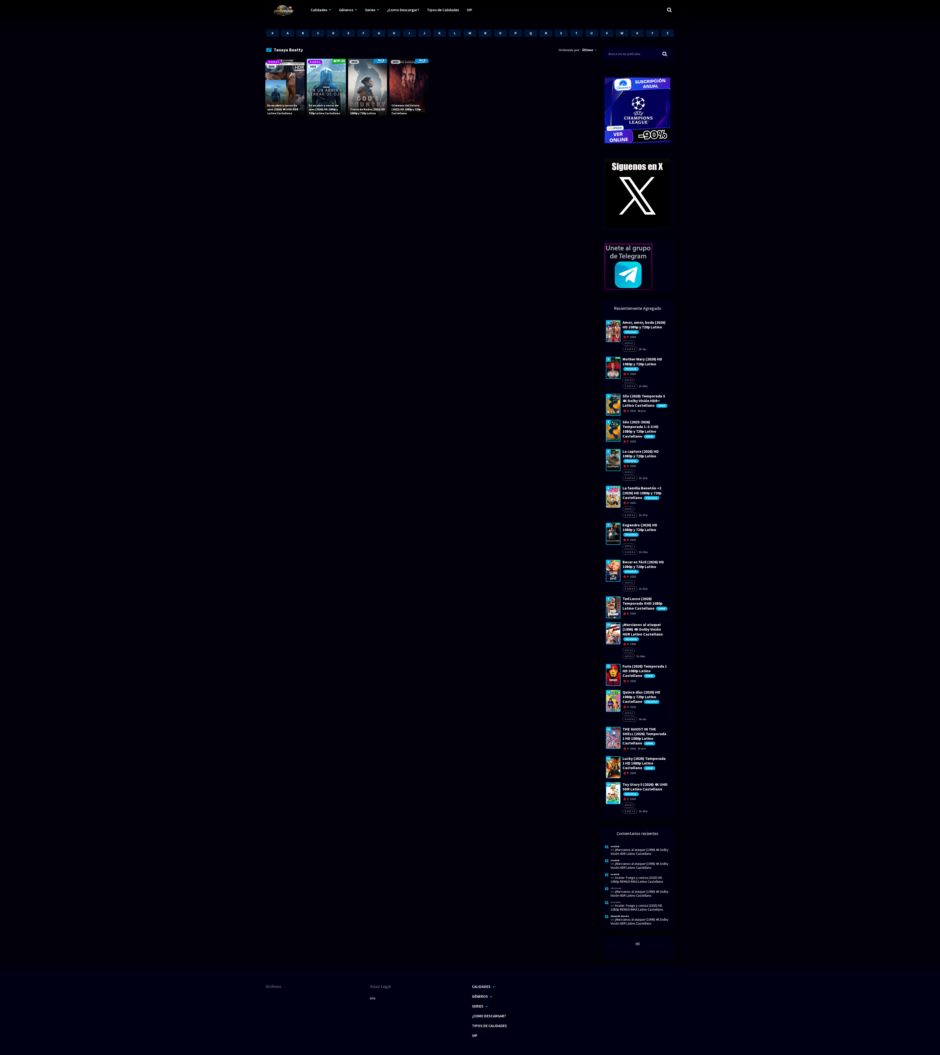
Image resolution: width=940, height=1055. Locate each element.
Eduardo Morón (620, 916)
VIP (469, 9)
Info (373, 998)
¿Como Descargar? (403, 9)
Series (370, 9)
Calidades (319, 9)
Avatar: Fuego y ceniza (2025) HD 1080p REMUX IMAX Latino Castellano (637, 879)
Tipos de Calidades (443, 9)
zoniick (615, 846)
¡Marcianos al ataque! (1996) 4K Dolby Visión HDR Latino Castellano (640, 851)
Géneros (346, 9)
